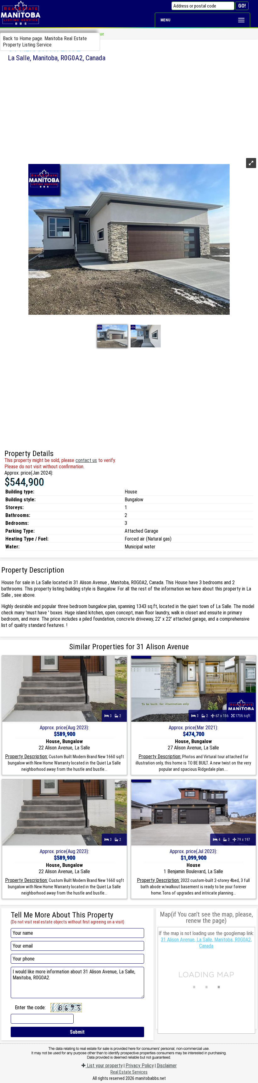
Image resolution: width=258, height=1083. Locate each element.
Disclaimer (167, 1066)
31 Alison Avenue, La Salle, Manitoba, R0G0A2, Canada (206, 943)
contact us (86, 460)
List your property (104, 1066)
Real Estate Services (129, 1072)
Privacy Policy (140, 1066)
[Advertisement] (129, 109)
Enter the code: (30, 1007)
